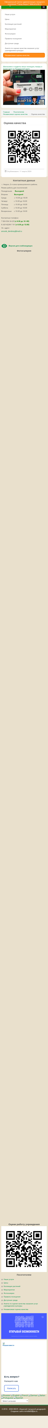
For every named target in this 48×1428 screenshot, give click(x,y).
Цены (7, 19)
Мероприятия (10, 29)
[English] (15, 1395)
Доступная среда (12, 43)
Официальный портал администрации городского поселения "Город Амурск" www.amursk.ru (24, 2)
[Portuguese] (7, 1397)
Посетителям (18, 112)
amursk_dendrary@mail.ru (11, 231)
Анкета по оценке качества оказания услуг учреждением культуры (22, 49)
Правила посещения (13, 38)
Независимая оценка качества (17, 55)
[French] (24, 1395)
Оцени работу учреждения (24, 1224)
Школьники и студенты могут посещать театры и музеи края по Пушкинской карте (22, 67)
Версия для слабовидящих (20, 245)
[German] (33, 1395)
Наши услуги (10, 14)
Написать (11, 1388)
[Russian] (5, 1395)
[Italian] (41, 1395)
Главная (6, 112)
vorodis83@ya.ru (30, 1411)
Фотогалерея (10, 33)
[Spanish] (18, 1397)
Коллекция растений (13, 24)
